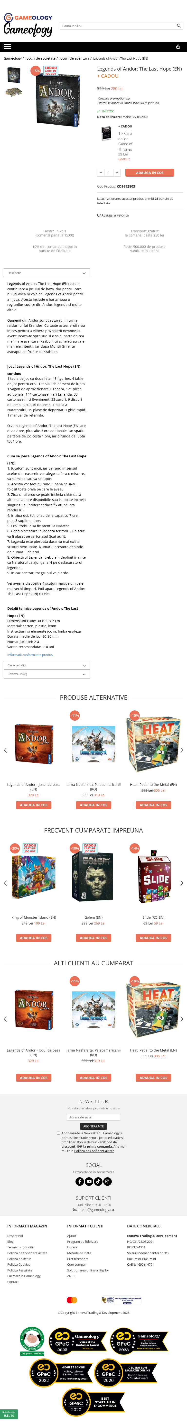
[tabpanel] (58, 98)
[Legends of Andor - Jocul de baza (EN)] (33, 744)
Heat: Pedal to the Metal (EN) (153, 784)
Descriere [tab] (14, 273)
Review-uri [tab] (17, 674)
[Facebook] (79, 1181)
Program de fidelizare (82, 1241)
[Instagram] (107, 1181)
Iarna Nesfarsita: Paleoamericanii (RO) (93, 786)
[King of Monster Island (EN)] (33, 877)
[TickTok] (98, 1181)
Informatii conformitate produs (30, 655)
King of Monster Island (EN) (33, 917)
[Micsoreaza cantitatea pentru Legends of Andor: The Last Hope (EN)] (100, 173)
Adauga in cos (150, 172)
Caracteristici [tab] (17, 665)
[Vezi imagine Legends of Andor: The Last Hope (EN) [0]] (14, 75)
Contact (13, 1281)
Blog (10, 1241)
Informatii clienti (85, 1226)
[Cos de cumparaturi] (178, 47)
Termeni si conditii (20, 1247)
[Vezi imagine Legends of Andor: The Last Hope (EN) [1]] (14, 92)
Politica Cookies (18, 1264)
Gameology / (14, 58)
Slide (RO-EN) (153, 917)
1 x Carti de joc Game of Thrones (125, 141)
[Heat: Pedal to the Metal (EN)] (153, 744)
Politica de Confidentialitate (94, 1151)
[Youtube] (89, 1181)
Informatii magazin (27, 1226)
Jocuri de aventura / (76, 58)
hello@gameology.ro (96, 1209)
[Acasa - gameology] (28, 17)
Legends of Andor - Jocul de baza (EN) (33, 786)
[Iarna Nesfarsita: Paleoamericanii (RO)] (93, 744)
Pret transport (77, 1259)
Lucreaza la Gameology (24, 1276)
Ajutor (71, 1236)
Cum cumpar (76, 1264)
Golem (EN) (93, 917)
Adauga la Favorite (115, 215)
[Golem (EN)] (93, 877)
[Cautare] (179, 26)
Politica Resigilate (19, 1270)
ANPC (71, 1276)
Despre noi (15, 1236)
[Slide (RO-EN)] (153, 877)
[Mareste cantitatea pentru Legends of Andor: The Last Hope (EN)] (117, 173)
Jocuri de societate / (42, 58)
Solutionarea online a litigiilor (88, 1270)
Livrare (72, 1247)
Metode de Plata (79, 1253)
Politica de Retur (19, 1259)
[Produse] (8, 48)
